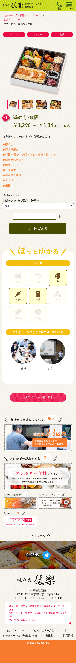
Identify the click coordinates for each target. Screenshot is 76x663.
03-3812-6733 (29, 597)
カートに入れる (38, 228)
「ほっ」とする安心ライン (47, 630)
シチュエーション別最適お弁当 (20, 635)
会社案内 (50, 635)
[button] (13, 104)
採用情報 (68, 635)
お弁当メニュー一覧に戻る (38, 397)
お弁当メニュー (15, 630)
